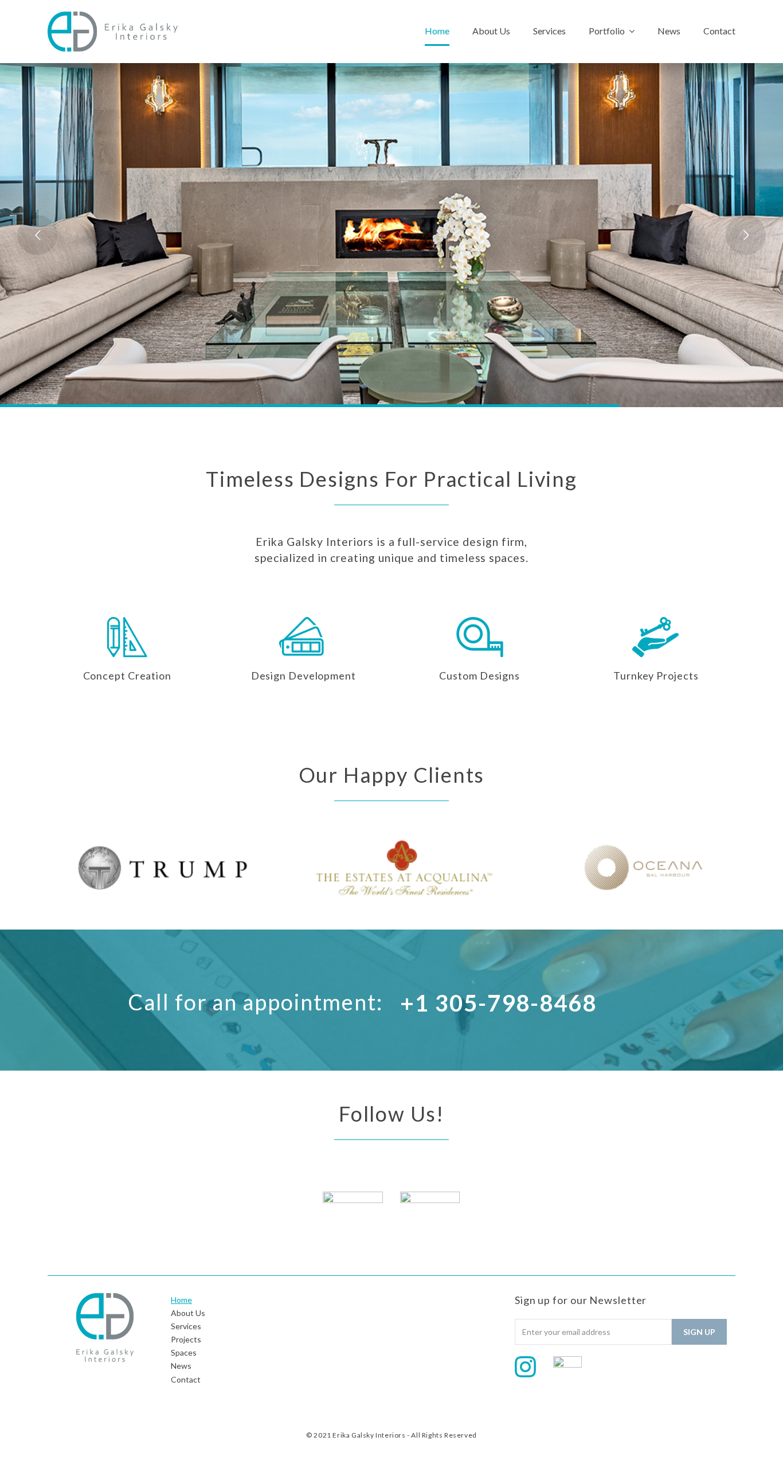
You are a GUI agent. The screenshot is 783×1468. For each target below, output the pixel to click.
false (27, 865)
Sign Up (699, 1332)
